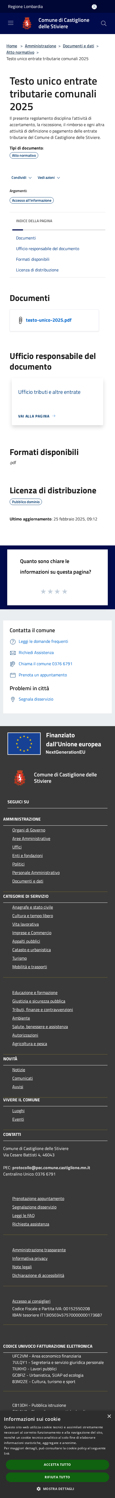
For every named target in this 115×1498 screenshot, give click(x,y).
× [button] (109, 1416)
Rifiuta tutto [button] (57, 1477)
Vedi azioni (46, 177)
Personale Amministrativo (36, 872)
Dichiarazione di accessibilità (38, 1275)
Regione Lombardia (25, 6)
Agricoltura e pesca (29, 1043)
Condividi (19, 177)
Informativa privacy (30, 1258)
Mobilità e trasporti (29, 966)
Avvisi (17, 1086)
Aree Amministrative (31, 838)
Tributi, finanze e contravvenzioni (42, 1009)
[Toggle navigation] (10, 23)
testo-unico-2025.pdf (48, 319)
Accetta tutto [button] (57, 1464)
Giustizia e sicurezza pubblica (38, 1001)
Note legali (22, 1267)
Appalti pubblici (26, 941)
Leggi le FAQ (23, 1215)
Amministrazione (40, 46)
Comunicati (22, 1078)
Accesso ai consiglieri (31, 1301)
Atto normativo (20, 52)
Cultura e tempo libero (32, 915)
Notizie (18, 1069)
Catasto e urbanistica (31, 949)
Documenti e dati (78, 46)
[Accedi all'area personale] (94, 7)
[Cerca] (104, 23)
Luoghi (18, 1110)
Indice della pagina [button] (34, 221)
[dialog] (57, 1454)
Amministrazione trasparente (39, 1250)
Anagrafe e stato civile (32, 907)
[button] (57, 1488)
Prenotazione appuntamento (38, 1198)
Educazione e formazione (34, 992)
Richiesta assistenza (30, 1224)
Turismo (19, 958)
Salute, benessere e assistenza (40, 1026)
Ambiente (21, 1018)
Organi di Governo (28, 830)
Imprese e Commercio (31, 932)
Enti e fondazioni (27, 855)
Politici (18, 864)
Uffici (17, 847)
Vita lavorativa (25, 924)
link (6, 1453)
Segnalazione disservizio (34, 1207)
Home (11, 46)
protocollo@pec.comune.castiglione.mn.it (51, 1167)
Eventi (18, 1119)
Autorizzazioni (25, 1035)
